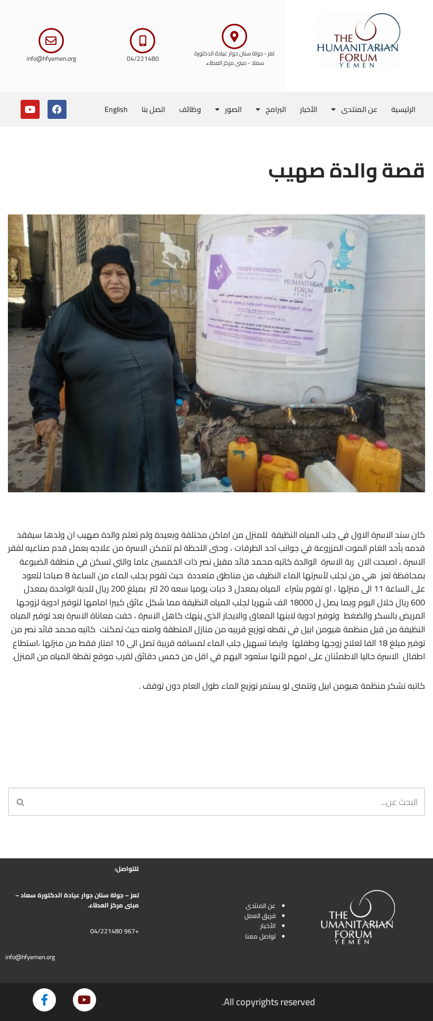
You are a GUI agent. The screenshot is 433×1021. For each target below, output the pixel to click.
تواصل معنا (260, 936)
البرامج (276, 109)
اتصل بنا (153, 109)
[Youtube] (30, 109)
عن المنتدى (359, 109)
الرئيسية (403, 109)
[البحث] (20, 802)
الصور (233, 109)
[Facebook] (57, 109)
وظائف (190, 109)
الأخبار (308, 109)
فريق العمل (260, 916)
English (116, 109)
